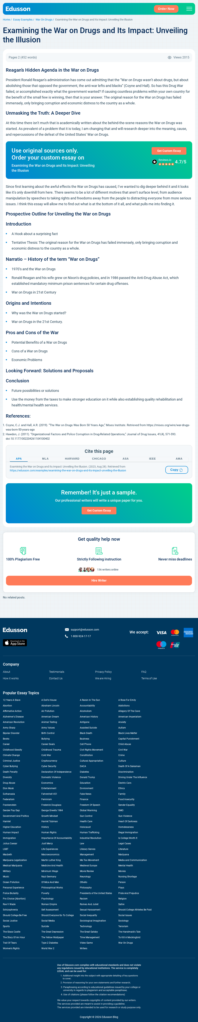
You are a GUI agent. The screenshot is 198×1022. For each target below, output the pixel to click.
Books (6, 738)
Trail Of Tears (10, 942)
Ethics (121, 788)
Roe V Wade (9, 904)
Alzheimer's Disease (13, 716)
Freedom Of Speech (90, 805)
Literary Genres (87, 849)
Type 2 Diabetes (49, 942)
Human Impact (11, 832)
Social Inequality (88, 915)
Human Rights (48, 832)
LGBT (5, 849)
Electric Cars (124, 783)
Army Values (48, 727)
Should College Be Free (15, 915)
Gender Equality (126, 805)
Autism (122, 727)
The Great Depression (52, 931)
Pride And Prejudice (128, 893)
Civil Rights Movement (91, 749)
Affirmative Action (12, 711)
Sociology (123, 920)
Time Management (90, 937)
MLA (45, 458)
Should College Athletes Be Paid (135, 909)
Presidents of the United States (96, 893)
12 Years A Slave (11, 700)
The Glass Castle (11, 931)
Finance (84, 799)
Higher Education (12, 827)
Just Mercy (47, 843)
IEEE (152, 458)
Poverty (45, 893)
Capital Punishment (128, 738)
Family (121, 794)
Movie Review (87, 871)
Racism (84, 898)
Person (122, 882)
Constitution (86, 755)
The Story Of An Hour (14, 937)
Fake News (85, 794)
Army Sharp (9, 727)
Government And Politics (16, 816)
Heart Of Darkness (127, 821)
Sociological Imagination (93, 920)
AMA (179, 458)
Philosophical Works (52, 887)
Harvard (72, 458)
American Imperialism (129, 716)
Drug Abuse (9, 783)
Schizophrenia (10, 909)
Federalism (9, 799)
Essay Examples (22, 19)
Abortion (7, 705)
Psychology (47, 898)
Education (85, 783)
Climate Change (11, 755)
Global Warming (88, 810)
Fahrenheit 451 (49, 794)
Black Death (86, 733)
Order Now (166, 8)
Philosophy (86, 887)
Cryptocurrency (49, 760)
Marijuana (123, 854)
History (45, 827)
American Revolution (14, 722)
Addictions (124, 705)
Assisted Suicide (88, 727)
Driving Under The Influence (132, 777)
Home (6, 19)
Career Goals (48, 744)
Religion (122, 898)
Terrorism (123, 926)
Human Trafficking (89, 832)
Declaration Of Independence (56, 772)
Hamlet (7, 821)
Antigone (84, 722)
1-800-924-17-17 (81, 636)
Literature (123, 849)
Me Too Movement (89, 860)
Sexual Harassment (90, 909)
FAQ (143, 671)
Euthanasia (9, 794)
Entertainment (48, 788)
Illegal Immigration (128, 832)
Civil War (123, 749)
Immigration (9, 838)
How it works (11, 678)
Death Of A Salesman (129, 766)
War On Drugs (44, 19)
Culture (122, 760)
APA (19, 458)
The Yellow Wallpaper (52, 937)
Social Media (48, 920)
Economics (47, 783)
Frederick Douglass (51, 805)
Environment (86, 788)
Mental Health (125, 865)
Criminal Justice (11, 760)
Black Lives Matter (127, 733)
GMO (120, 810)
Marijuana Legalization (15, 860)
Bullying (45, 738)
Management (87, 854)
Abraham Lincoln (50, 705)
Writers (83, 948)
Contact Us (55, 678)
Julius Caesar (10, 843)
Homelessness (126, 827)
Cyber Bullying (10, 766)
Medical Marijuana (12, 865)
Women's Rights (11, 948)
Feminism (46, 799)
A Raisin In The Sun (90, 700)
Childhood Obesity (12, 749)
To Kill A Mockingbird (129, 937)
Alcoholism (86, 711)
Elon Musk (8, 788)
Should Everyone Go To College (57, 915)
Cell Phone (85, 744)
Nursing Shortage (127, 876)
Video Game (86, 942)
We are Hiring (103, 678)
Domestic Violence (51, 777)
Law (82, 843)
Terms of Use (149, 678)
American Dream (50, 716)
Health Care (86, 821)
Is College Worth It (127, 838)
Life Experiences (49, 849)
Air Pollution (47, 711)
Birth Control (48, 733)
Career (6, 744)
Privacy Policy (103, 671)
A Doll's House (48, 700)
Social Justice (10, 920)
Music (6, 876)
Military (7, 871)
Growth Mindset (49, 816)
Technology (86, 926)
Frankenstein (9, 805)
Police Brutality (11, 893)
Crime (121, 755)
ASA (126, 458)
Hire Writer (99, 580)
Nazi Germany (48, 876)
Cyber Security (48, 766)
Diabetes (84, 772)
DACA (83, 766)
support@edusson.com (85, 629)
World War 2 (47, 948)
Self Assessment (50, 909)
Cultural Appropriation (91, 760)
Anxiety (122, 722)
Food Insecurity (126, 799)
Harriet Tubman (49, 821)
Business (84, 738)
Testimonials (56, 671)
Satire (121, 904)
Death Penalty (10, 772)
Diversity (7, 777)
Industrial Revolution (90, 838)
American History (89, 716)
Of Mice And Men (50, 882)
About (6, 671)
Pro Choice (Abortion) (14, 898)
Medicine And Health (52, 865)
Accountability (87, 705)
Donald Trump (87, 777)
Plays (121, 887)
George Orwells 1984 (52, 810)
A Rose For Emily (127, 700)
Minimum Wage (49, 871)
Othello (83, 882)
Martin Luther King (51, 860)
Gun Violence (125, 816)
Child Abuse (124, 744)
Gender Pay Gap (11, 810)
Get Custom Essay (169, 151)
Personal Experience (13, 887)
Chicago (99, 458)
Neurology (85, 876)
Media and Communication (132, 860)
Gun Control (86, 816)
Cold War (46, 755)
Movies (122, 871)
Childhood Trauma (51, 749)
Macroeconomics (50, 854)
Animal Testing (49, 722)
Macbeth (7, 854)
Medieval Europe (88, 865)
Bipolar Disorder (11, 733)
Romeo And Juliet (89, 904)
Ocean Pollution (11, 882)
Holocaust (85, 827)
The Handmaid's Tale (129, 931)
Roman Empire (49, 904)
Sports (6, 926)
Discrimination (126, 772)
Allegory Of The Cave (129, 711)
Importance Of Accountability (56, 838)
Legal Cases (124, 843)
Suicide (45, 926)
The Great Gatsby (89, 931)
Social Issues (125, 915)
